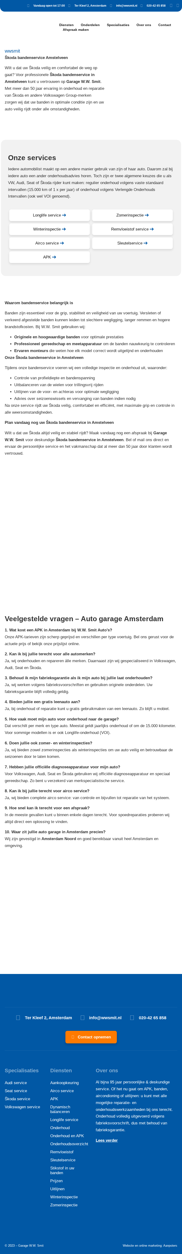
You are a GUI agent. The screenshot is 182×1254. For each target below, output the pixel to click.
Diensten (66, 25)
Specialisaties (118, 25)
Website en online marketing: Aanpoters (150, 1245)
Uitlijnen (57, 1189)
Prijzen (56, 1181)
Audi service (16, 1083)
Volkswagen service (22, 1107)
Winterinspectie (64, 1197)
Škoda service (17, 1099)
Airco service (62, 1091)
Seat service (16, 1091)
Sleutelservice (62, 1160)
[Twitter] (178, 6)
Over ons (143, 25)
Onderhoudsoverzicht (68, 1144)
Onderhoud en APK (67, 1136)
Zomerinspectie (63, 1205)
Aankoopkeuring (64, 1083)
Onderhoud (60, 1128)
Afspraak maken (76, 30)
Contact (164, 25)
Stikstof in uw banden (62, 1170)
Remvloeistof (61, 1152)
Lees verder (107, 1140)
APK (54, 1099)
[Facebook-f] (171, 6)
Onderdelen (90, 25)
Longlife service (64, 1120)
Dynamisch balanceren (60, 1109)
